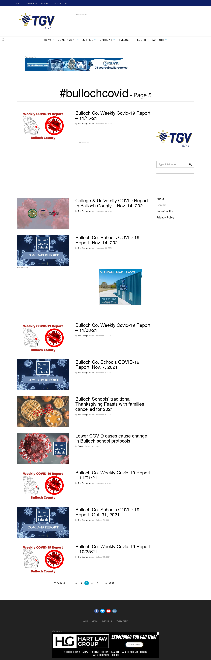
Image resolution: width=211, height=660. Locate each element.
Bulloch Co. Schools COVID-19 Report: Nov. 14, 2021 (107, 240)
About (160, 199)
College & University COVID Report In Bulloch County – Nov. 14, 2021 (111, 203)
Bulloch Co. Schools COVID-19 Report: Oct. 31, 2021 (107, 512)
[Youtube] (108, 611)
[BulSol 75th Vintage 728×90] (77, 64)
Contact (161, 205)
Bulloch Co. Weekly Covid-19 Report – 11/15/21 (112, 115)
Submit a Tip (164, 211)
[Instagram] (114, 611)
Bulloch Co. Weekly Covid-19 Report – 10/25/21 (112, 549)
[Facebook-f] (96, 611)
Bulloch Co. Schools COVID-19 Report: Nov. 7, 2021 (107, 364)
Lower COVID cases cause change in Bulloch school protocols (111, 438)
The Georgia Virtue (86, 123)
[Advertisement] (128, 22)
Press (80, 446)
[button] (3, 39)
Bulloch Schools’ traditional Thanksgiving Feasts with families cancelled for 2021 (109, 403)
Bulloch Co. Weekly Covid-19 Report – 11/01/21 (112, 475)
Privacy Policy (165, 217)
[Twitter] (102, 611)
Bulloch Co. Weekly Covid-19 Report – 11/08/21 (112, 327)
